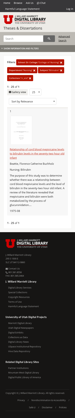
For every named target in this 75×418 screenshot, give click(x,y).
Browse (18, 3)
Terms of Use (15, 301)
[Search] (49, 38)
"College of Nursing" (39, 62)
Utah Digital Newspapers (21, 327)
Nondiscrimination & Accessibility (48, 400)
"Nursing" (21, 70)
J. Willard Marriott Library (18, 254)
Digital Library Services (19, 287)
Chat (42, 3)
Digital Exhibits (15, 332)
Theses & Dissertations (22, 28)
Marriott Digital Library (20, 323)
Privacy (21, 400)
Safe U (32, 407)
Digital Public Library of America (24, 377)
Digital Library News (18, 341)
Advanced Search (64, 38)
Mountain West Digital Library (23, 372)
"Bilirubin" (50, 70)
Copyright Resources (19, 297)
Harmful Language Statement (22, 8)
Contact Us (14, 268)
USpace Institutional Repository (24, 346)
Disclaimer (47, 407)
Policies (63, 407)
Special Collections (17, 292)
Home (6, 3)
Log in (69, 8)
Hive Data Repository (19, 351)
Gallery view (18, 92)
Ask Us (29, 3)
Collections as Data (18, 337)
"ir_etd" (19, 78)
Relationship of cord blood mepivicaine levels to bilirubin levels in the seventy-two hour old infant (37, 153)
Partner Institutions (18, 368)
